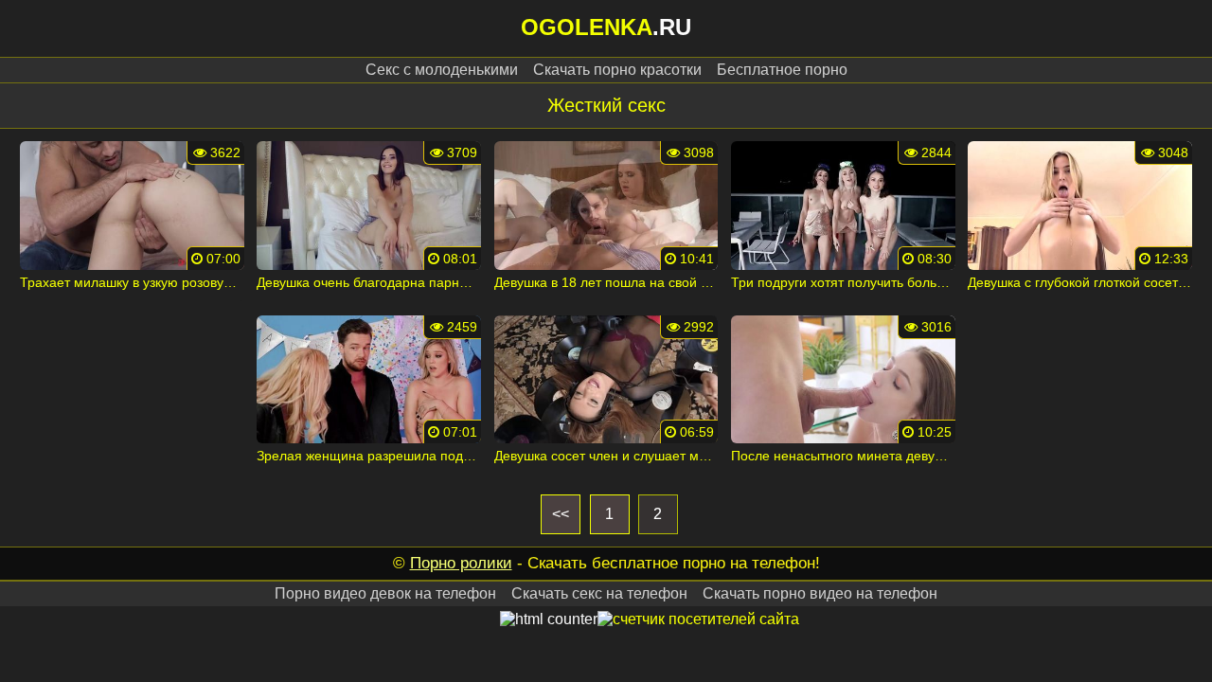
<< (560, 514)
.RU (606, 27)
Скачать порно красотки (617, 70)
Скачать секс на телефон (599, 593)
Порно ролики (461, 563)
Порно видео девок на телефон (385, 593)
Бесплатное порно (782, 70)
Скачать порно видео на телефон (820, 593)
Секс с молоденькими (441, 70)
